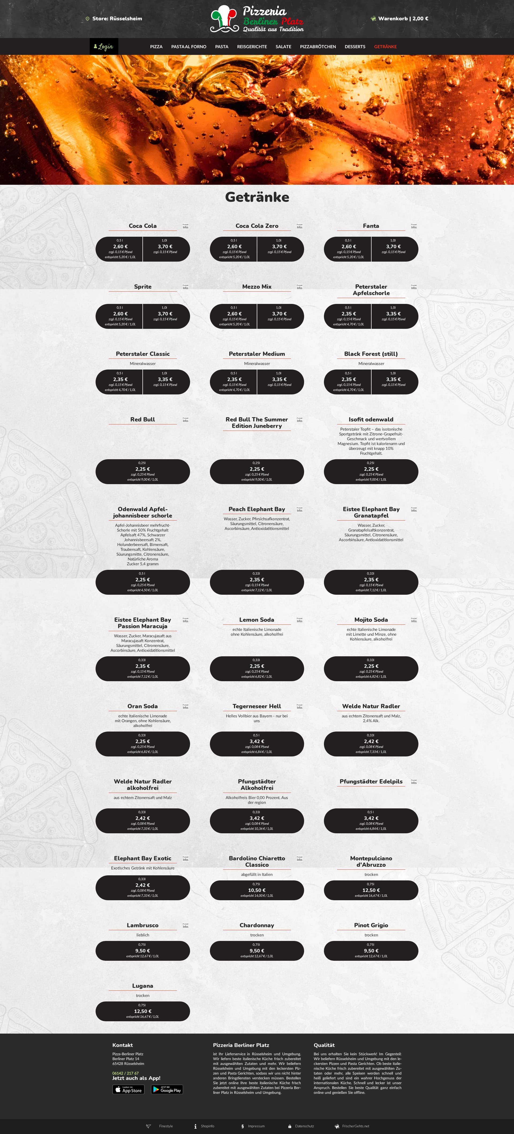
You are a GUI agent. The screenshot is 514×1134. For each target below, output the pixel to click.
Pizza (156, 47)
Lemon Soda (256, 620)
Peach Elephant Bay (257, 509)
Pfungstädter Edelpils (371, 782)
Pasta (221, 47)
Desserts (355, 47)
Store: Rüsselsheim (117, 18)
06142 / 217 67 (125, 1073)
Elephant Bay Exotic (142, 858)
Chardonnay (257, 925)
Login (106, 47)
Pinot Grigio (371, 925)
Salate (283, 47)
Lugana (142, 986)
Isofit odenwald (371, 420)
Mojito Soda (371, 620)
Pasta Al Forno (188, 47)
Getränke (385, 47)
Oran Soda (142, 706)
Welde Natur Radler (371, 706)
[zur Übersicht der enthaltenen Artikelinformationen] (185, 226)
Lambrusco (142, 925)
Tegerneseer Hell (257, 706)
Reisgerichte (252, 47)
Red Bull (142, 420)
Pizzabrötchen (318, 47)
